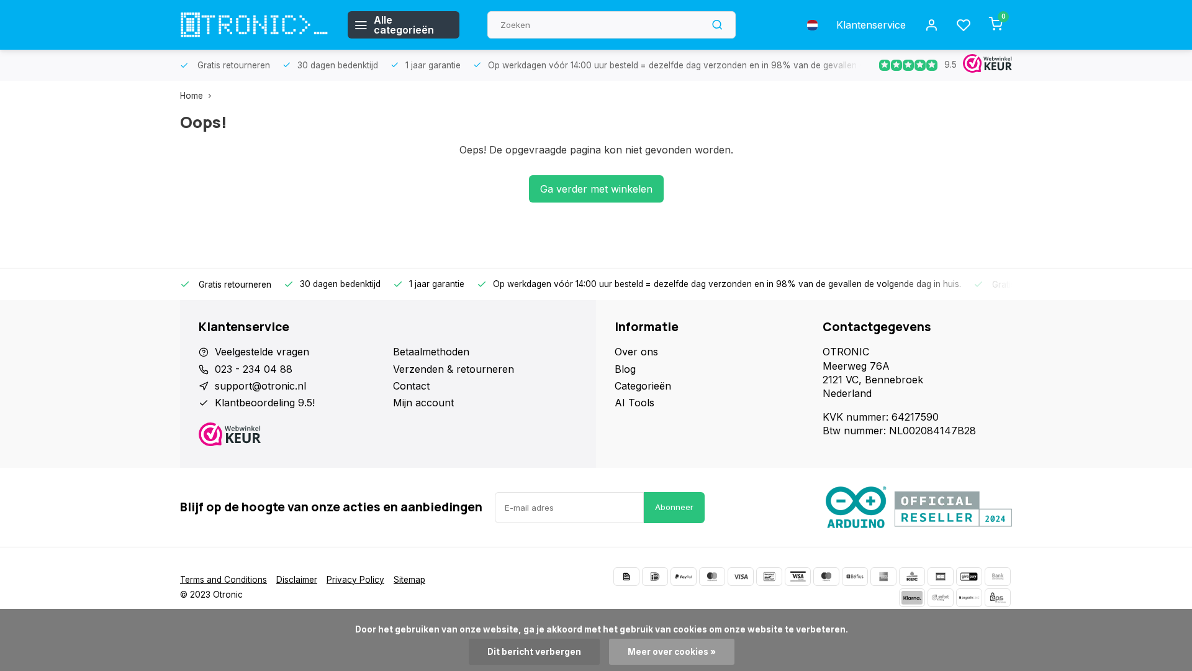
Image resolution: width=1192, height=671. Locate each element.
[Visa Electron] (798, 576)
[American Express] (883, 576)
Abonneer (674, 507)
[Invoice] (626, 576)
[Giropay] (969, 576)
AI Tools (634, 402)
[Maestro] (826, 576)
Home (191, 96)
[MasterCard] (712, 576)
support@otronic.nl (260, 386)
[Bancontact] (769, 576)
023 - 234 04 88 (253, 369)
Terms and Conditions (223, 580)
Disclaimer (296, 580)
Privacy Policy (355, 580)
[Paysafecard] (969, 597)
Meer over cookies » (672, 652)
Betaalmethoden (431, 351)
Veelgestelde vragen (262, 351)
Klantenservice (871, 25)
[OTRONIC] (254, 24)
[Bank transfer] (998, 576)
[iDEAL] (655, 576)
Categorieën (643, 386)
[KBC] (912, 576)
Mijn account (423, 402)
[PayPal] (683, 576)
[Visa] (741, 576)
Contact (411, 386)
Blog (625, 369)
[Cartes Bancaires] (941, 576)
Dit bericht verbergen (534, 652)
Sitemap (409, 580)
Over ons (636, 351)
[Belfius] (855, 576)
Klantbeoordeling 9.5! (265, 402)
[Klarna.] (912, 597)
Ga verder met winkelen (596, 189)
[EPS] (998, 597)
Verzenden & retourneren (453, 369)
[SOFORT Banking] (941, 597)
